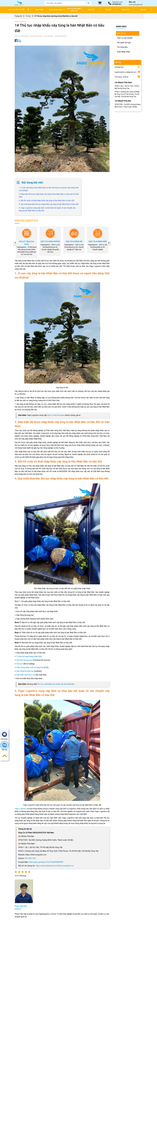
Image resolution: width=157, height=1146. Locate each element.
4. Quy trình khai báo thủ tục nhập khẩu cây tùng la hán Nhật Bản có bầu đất (48, 204)
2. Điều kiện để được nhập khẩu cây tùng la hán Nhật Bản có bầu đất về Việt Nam (49, 195)
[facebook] (16, 40)
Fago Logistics (21, 809)
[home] (20, 3)
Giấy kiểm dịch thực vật (25, 675)
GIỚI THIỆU (39, 10)
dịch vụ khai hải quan (55, 415)
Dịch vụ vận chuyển (21, 36)
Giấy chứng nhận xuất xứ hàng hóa (29, 667)
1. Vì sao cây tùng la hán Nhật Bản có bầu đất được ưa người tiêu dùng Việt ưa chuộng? (48, 189)
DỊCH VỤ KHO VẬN (56, 10)
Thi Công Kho (48, 36)
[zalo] (20, 40)
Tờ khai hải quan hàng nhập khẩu (29, 656)
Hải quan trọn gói (36, 36)
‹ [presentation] (15, 242)
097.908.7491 (30, 858)
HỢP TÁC (91, 10)
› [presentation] (109, 242)
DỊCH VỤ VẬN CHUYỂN (16, 9)
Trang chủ (18, 16)
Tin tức (28, 16)
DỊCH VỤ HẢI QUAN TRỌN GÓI (74, 10)
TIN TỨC (108, 10)
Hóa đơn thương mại (24, 660)
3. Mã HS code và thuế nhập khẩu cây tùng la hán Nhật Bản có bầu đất (46, 200)
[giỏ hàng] (100, 3)
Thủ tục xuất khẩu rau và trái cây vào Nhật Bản (55, 684)
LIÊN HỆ (143, 10)
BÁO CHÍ (125, 10)
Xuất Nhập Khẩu (61, 36)
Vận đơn (19, 664)
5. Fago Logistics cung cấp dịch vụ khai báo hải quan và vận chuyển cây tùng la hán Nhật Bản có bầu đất (47, 209)
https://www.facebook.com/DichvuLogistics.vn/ (55, 866)
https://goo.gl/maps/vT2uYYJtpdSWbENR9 (46, 862)
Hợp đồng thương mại (25, 671)
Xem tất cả (121, 33)
